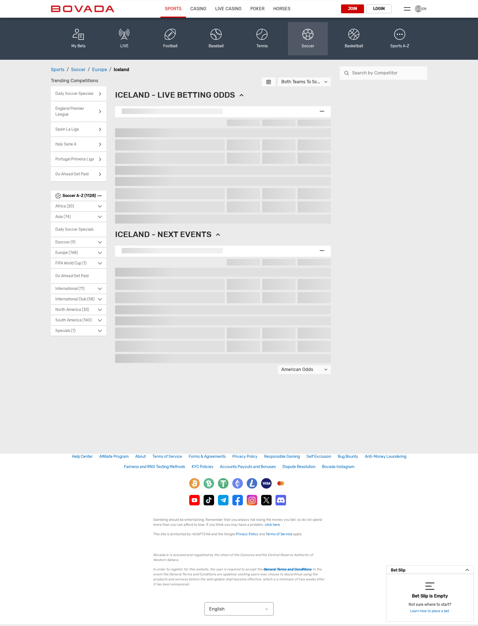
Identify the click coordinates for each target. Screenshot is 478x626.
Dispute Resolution (298, 466)
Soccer (78, 69)
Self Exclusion (318, 456)
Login (379, 8)
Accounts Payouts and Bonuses (248, 466)
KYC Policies (202, 466)
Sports (173, 8)
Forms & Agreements (207, 456)
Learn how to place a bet (429, 611)
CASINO (198, 8)
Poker (257, 8)
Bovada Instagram (338, 466)
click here (272, 525)
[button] (400, 38)
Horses (281, 8)
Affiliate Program (114, 456)
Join (352, 8)
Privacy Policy (245, 456)
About (140, 456)
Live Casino (228, 8)
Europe (99, 69)
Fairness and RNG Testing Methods (154, 466)
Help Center (82, 456)
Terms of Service (167, 456)
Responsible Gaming (282, 456)
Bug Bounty (348, 456)
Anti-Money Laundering (385, 456)
